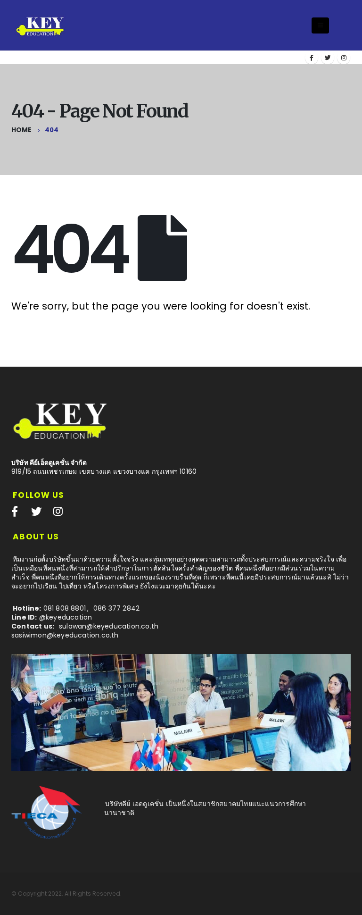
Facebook (15, 511)
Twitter (36, 511)
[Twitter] (327, 57)
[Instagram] (343, 57)
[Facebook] (311, 57)
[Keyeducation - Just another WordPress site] (40, 25)
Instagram (58, 511)
